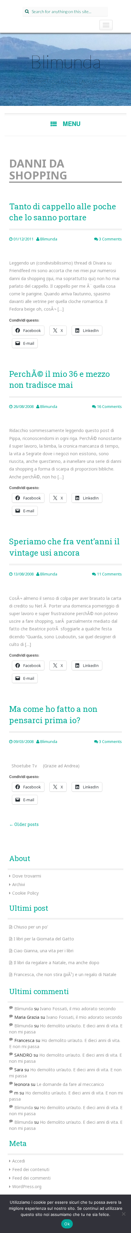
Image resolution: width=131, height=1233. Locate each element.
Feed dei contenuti (30, 1169)
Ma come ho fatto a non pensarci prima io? (53, 714)
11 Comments (109, 574)
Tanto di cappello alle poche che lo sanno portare (62, 211)
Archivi (18, 884)
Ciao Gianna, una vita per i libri (43, 951)
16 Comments (109, 406)
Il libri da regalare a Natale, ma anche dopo (56, 962)
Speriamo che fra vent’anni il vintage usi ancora (64, 546)
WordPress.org (26, 1186)
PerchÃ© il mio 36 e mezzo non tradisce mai (59, 379)
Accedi (18, 1161)
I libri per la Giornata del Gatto (44, 939)
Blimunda (65, 61)
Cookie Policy (25, 893)
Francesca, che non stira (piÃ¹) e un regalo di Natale (65, 974)
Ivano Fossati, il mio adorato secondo (78, 1008)
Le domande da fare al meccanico (70, 1084)
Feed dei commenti (31, 1178)
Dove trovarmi (26, 876)
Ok (67, 1223)
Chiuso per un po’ (31, 927)
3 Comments (110, 239)
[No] (123, 1214)
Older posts (24, 824)
